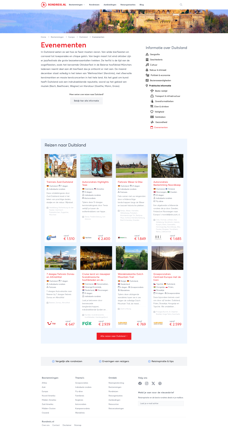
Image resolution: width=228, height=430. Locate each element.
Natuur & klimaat (158, 70)
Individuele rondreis (83, 387)
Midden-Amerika (49, 400)
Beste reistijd (161, 91)
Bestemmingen (57, 37)
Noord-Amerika (48, 396)
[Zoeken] (181, 4)
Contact (56, 425)
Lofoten (170, 220)
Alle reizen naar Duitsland (113, 336)
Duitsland (83, 37)
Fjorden (88, 315)
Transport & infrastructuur (167, 96)
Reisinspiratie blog (116, 383)
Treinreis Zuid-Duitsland (60, 182)
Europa (71, 37)
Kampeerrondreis (82, 408)
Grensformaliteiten (164, 101)
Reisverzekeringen (116, 408)
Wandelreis (80, 413)
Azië (43, 387)
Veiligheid (159, 112)
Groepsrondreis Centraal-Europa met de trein (167, 277)
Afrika (44, 383)
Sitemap (77, 425)
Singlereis (79, 400)
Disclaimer (67, 425)
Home (44, 37)
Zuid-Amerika (47, 404)
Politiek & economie (160, 75)
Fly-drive (79, 391)
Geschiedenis (156, 60)
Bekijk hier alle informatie (86, 101)
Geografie (155, 54)
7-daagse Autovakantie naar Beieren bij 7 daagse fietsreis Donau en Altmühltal (59, 294)
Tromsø (163, 220)
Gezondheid (161, 122)
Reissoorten (114, 404)
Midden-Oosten (49, 408)
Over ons (46, 425)
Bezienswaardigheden (160, 81)
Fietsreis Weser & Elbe (130, 182)
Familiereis (79, 396)
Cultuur (153, 65)
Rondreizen (113, 391)
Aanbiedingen (114, 400)
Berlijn (122, 211)
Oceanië (45, 413)
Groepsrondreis (81, 383)
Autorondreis (80, 404)
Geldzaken (160, 117)
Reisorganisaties (116, 396)
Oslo (158, 220)
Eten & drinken (161, 107)
